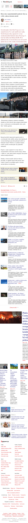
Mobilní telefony (18, 501)
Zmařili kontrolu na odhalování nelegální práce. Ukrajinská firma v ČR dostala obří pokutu (16, 254)
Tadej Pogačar (18, 452)
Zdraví (9, 244)
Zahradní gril (11, 499)
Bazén (9, 495)
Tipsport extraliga (4, 464)
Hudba (9, 217)
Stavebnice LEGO (6, 503)
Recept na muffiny (19, 462)
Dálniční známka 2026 (19, 477)
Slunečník (5, 497)
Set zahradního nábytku (19, 497)
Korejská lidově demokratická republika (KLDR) (11, 192)
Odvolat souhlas (8, 516)
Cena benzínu (17, 490)
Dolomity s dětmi (4, 484)
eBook (4, 24)
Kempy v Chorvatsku (5, 475)
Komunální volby (4, 456)
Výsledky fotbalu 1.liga (6, 462)
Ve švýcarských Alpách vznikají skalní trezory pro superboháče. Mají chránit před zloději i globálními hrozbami (13, 378)
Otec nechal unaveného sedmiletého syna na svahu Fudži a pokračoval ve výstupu (17, 200)
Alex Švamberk (8, 19)
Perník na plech (18, 470)
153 (13, 24)
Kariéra (19, 513)
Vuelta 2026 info (18, 446)
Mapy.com (13, 488)
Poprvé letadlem (4, 477)
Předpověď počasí (20, 488)
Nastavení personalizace (18, 516)
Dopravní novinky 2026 (20, 479)
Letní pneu (22, 503)
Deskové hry (7, 506)
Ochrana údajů (21, 514)
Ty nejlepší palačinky (19, 460)
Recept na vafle (18, 468)
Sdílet (9, 24)
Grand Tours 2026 (19, 456)
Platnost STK (17, 484)
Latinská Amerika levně (6, 482)
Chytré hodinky (19, 506)
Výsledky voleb (4, 450)
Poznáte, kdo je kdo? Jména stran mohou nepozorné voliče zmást (24, 374)
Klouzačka (10, 497)
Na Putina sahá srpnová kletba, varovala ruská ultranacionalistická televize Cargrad (16, 227)
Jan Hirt (16, 450)
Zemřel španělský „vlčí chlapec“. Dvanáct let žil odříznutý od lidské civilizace (16, 295)
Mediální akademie (6, 514)
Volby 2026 (3, 446)
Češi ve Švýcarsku (5, 481)
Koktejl (9, 203)
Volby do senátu (4, 454)
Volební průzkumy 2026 (6, 448)
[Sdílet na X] (26, 186)
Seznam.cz (20, 1)
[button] (14, 51)
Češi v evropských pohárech (13, 492)
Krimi (9, 285)
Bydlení (9, 270)
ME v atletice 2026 (5, 466)
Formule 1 (3, 468)
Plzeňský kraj (10, 257)
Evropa (9, 298)
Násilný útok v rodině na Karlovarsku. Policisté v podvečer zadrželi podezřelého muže (17, 281)
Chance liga (3, 460)
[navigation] (2, 2)
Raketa (23, 192)
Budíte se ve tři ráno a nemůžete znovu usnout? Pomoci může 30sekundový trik (16, 241)
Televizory (13, 506)
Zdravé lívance (18, 464)
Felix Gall (17, 454)
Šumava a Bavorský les (6, 479)
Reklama (14, 513)
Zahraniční (3, 133)
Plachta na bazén (16, 495)
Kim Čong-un (13, 190)
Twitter (10, 513)
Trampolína (23, 495)
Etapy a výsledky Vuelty (20, 448)
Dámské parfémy (15, 503)
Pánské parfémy (13, 508)
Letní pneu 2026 (18, 475)
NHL (2, 470)
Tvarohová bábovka (19, 466)
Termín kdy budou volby (6, 452)
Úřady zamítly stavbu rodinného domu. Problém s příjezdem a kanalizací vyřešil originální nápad (17, 267)
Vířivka (16, 499)
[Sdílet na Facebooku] (24, 186)
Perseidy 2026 (10, 490)
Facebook (5, 513)
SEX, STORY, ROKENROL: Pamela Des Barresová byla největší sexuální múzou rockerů (17, 214)
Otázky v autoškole (19, 482)
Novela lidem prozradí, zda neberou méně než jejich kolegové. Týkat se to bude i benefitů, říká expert (3, 377)
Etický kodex (14, 514)
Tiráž (23, 513)
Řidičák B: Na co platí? (19, 481)
